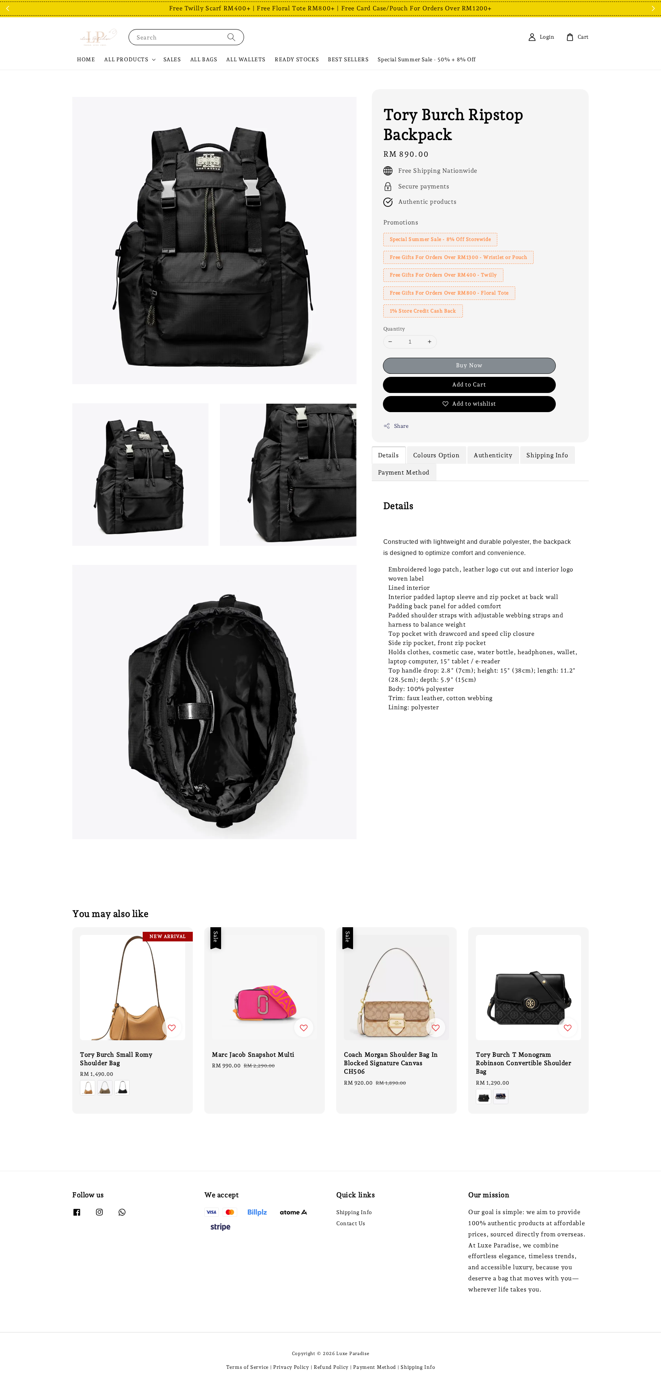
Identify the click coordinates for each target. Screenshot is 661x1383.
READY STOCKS (297, 59)
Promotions (400, 222)
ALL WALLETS (245, 59)
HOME (86, 59)
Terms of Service (247, 1367)
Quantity (394, 329)
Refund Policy (331, 1367)
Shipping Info (354, 1212)
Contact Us (350, 1223)
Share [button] (401, 425)
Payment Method (374, 1367)
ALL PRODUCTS (126, 59)
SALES (172, 59)
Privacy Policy (291, 1367)
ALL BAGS (203, 59)
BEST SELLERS (348, 59)
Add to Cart (469, 384)
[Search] (231, 36)
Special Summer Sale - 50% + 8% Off (426, 59)
